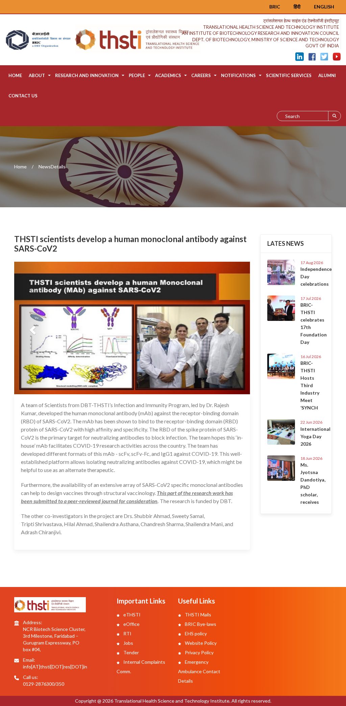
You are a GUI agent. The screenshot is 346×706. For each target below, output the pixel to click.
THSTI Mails (197, 614)
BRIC (274, 6)
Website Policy (200, 643)
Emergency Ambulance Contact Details (199, 671)
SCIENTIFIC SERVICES (289, 75)
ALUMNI (327, 75)
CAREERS (201, 75)
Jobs (127, 643)
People (137, 75)
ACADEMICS (168, 75)
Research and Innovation (87, 75)
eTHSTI (131, 614)
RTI (126, 633)
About (37, 75)
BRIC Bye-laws (200, 624)
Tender (130, 652)
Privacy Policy (199, 652)
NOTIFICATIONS (238, 75)
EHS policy (195, 633)
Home (15, 75)
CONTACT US (23, 95)
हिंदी (297, 6)
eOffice (131, 624)
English (324, 6)
